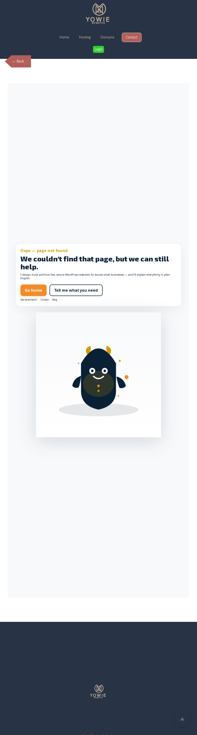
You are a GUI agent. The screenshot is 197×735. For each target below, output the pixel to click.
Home (64, 37)
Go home (33, 290)
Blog (54, 299)
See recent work (28, 299)
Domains (107, 37)
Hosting (85, 37)
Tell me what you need (76, 290)
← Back (18, 61)
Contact (131, 37)
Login (98, 49)
